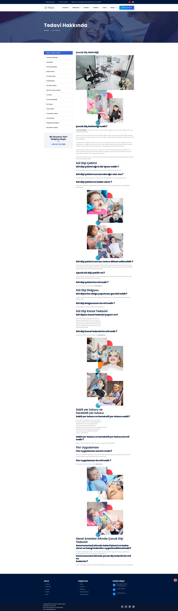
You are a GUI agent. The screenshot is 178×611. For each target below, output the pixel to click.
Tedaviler (86, 7)
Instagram (82, 586)
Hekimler (95, 7)
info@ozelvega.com (121, 593)
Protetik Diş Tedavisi (52, 113)
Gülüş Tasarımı (50, 71)
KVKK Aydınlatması (84, 591)
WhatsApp (82, 589)
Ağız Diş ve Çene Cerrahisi (53, 90)
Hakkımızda (75, 7)
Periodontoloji (50, 118)
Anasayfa (65, 7)
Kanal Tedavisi (50, 109)
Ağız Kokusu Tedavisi (52, 127)
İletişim (113, 7)
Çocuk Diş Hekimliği (52, 99)
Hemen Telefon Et (126, 7)
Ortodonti (49, 95)
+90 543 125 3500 (58, 144)
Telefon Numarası (84, 594)
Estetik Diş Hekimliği (52, 57)
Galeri (104, 7)
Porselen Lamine (51, 76)
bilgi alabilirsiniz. (98, 285)
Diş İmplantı (50, 62)
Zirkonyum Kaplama (52, 67)
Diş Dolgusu (50, 104)
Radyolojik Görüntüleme (53, 123)
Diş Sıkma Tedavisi (51, 85)
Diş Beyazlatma (51, 81)
